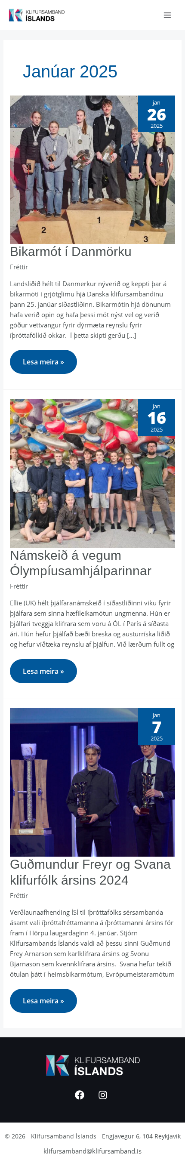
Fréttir (19, 266)
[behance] (104, 1095)
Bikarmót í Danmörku (71, 251)
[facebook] (81, 1095)
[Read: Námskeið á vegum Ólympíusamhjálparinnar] (92, 472)
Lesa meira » (43, 358)
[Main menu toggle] (167, 15)
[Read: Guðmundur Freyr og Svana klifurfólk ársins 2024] (92, 781)
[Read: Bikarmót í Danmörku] (92, 168)
